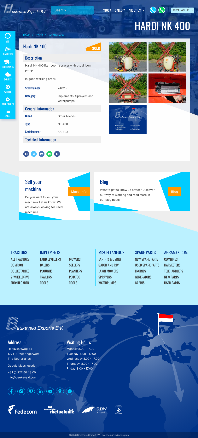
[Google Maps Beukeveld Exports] (60, 392)
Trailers (46, 276)
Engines (140, 270)
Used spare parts (147, 264)
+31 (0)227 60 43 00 (22, 372)
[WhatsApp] (161, 10)
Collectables (20, 270)
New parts (171, 276)
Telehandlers (173, 270)
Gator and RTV (108, 264)
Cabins (140, 282)
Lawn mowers (108, 270)
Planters (75, 270)
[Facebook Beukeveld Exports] (11, 392)
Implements (66, 96)
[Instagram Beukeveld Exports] (21, 392)
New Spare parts (147, 259)
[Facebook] (26, 154)
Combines (171, 259)
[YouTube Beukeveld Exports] (50, 392)
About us (135, 10)
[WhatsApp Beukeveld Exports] (69, 392)
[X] (34, 154)
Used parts (172, 282)
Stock (107, 10)
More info (79, 192)
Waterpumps (107, 282)
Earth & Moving (109, 259)
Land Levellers (50, 259)
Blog (174, 192)
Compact (17, 264)
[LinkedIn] (41, 154)
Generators (143, 276)
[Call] (153, 10)
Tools (44, 282)
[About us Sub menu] (144, 10)
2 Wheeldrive (20, 276)
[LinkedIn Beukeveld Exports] (40, 392)
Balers (45, 264)
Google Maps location (22, 365)
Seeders (74, 264)
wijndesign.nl (122, 435)
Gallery (120, 10)
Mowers (75, 259)
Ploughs (46, 270)
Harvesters (172, 264)
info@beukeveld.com (22, 377)
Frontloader (20, 282)
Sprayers (105, 276)
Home (26, 35)
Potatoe (74, 276)
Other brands (67, 116)
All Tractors (20, 259)
